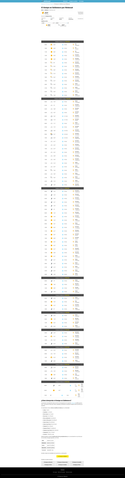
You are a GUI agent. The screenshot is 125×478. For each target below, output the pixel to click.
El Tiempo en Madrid (62, 456)
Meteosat (65, 1)
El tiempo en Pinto (76, 464)
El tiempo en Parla (48, 464)
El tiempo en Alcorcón (48, 462)
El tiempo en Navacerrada (62, 462)
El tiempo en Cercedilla (76, 462)
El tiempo (81, 1)
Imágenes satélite (73, 1)
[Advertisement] (62, 34)
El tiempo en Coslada (62, 464)
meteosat (73, 403)
